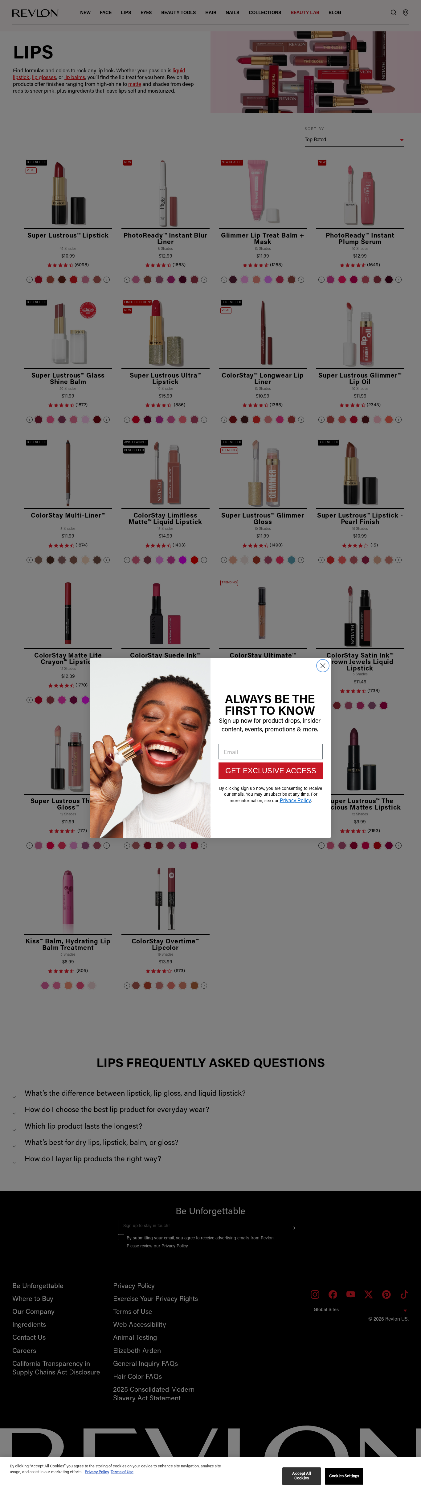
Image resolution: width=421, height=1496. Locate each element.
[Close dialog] (322, 665)
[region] (210, 1476)
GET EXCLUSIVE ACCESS (270, 770)
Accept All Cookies (301, 1476)
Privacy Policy (97, 1472)
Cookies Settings (344, 1476)
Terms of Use (122, 1472)
